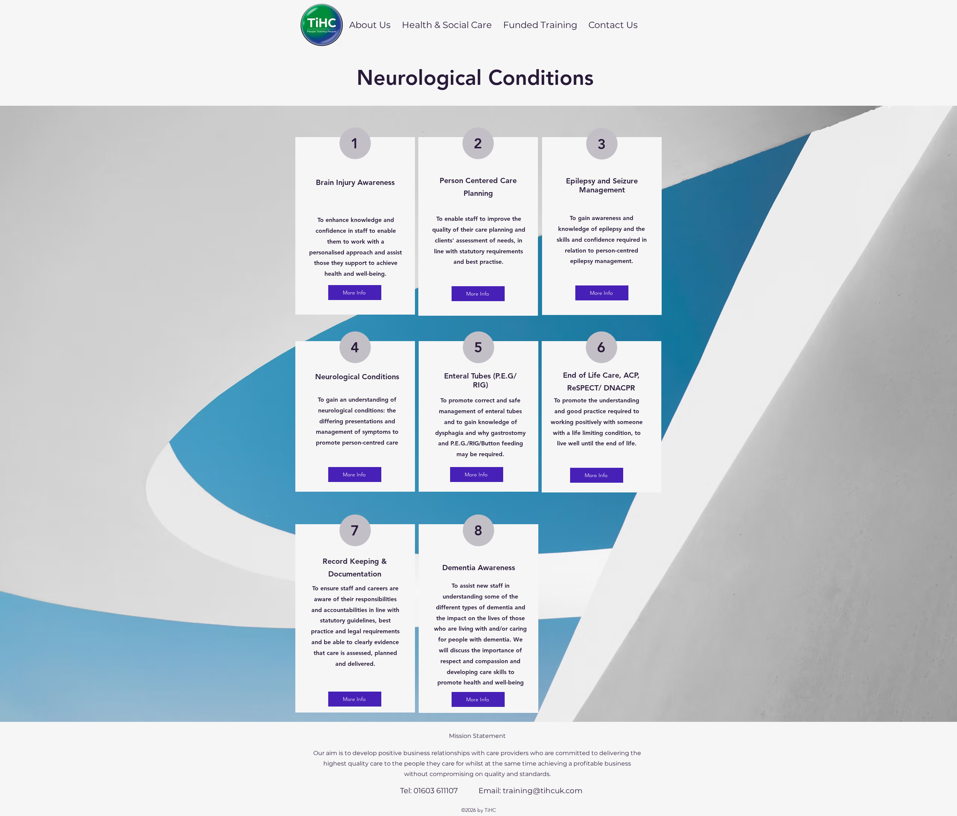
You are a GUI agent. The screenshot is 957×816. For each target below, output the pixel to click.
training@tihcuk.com (542, 790)
